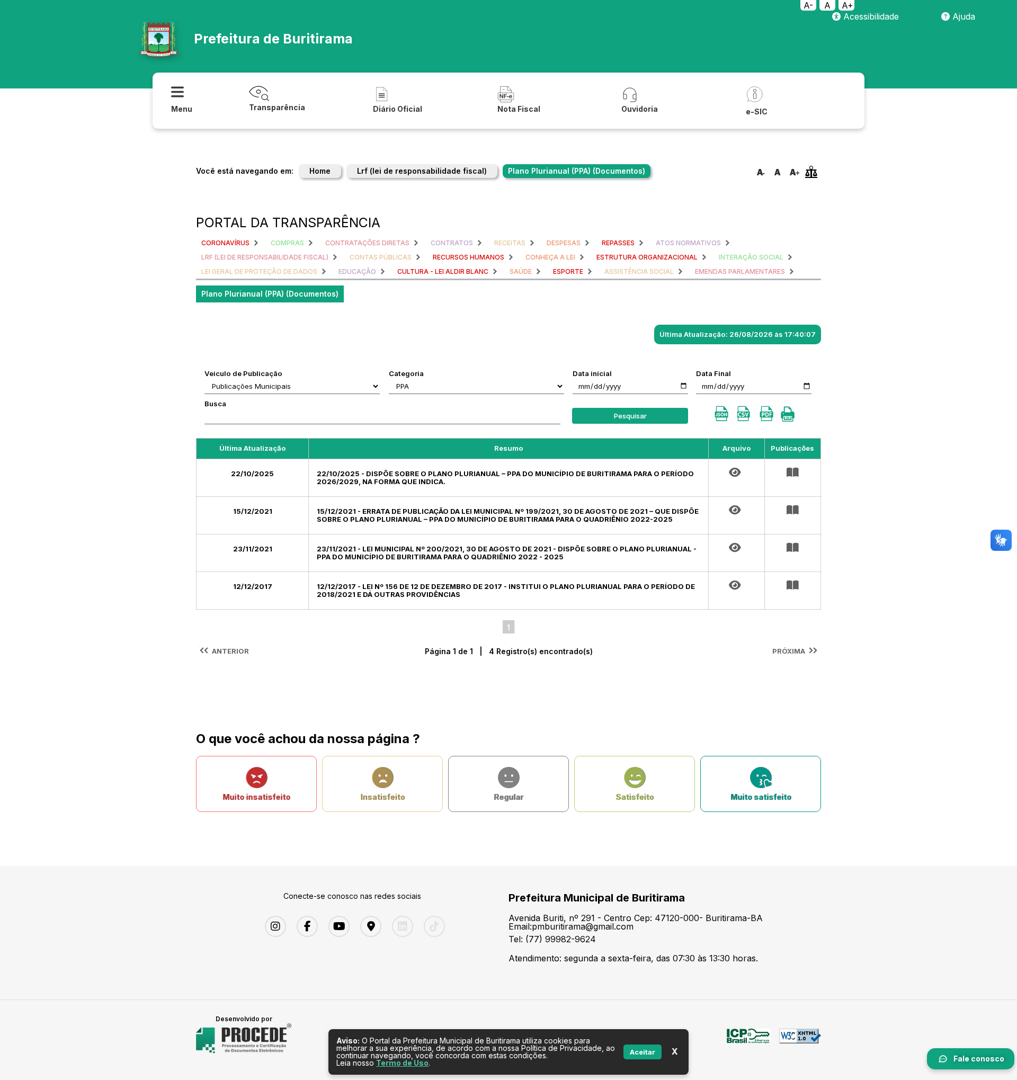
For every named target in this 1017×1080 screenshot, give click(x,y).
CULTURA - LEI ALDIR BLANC (442, 271)
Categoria (406, 373)
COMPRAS (287, 243)
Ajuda (962, 16)
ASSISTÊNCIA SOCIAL (639, 271)
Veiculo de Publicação (243, 373)
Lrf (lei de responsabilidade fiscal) (422, 170)
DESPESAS (564, 243)
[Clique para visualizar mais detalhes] (793, 472)
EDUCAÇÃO (357, 271)
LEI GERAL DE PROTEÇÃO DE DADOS (259, 271)
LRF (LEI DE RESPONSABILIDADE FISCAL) (264, 257)
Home (320, 170)
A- (808, 5)
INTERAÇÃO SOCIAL (751, 257)
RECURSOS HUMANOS (468, 257)
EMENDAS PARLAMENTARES (740, 271)
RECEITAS (509, 243)
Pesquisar (630, 416)
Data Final (713, 373)
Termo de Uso (402, 1062)
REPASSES (618, 243)
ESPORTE (568, 271)
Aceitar (642, 1052)
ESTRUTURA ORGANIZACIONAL (647, 257)
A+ (847, 5)
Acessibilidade (870, 16)
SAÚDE (521, 271)
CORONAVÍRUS (225, 243)
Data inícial (592, 373)
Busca (215, 403)
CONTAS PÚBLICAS (381, 257)
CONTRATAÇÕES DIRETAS (367, 243)
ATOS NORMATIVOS (688, 243)
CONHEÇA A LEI (550, 257)
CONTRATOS (452, 243)
